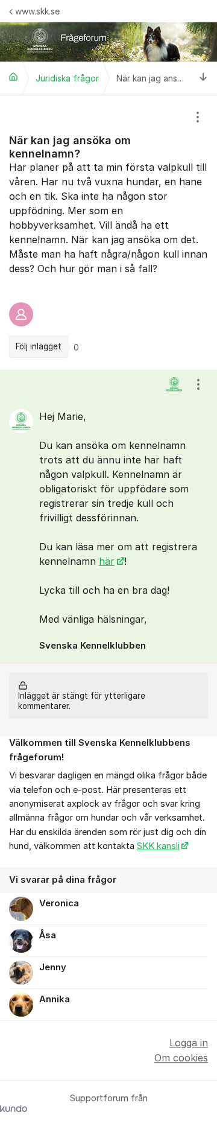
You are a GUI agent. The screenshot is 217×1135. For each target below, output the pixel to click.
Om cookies (181, 1058)
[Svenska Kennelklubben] (13, 76)
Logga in (188, 1043)
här (107, 561)
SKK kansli (158, 846)
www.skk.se (37, 11)
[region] (108, 232)
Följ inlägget (38, 346)
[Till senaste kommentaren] (203, 78)
